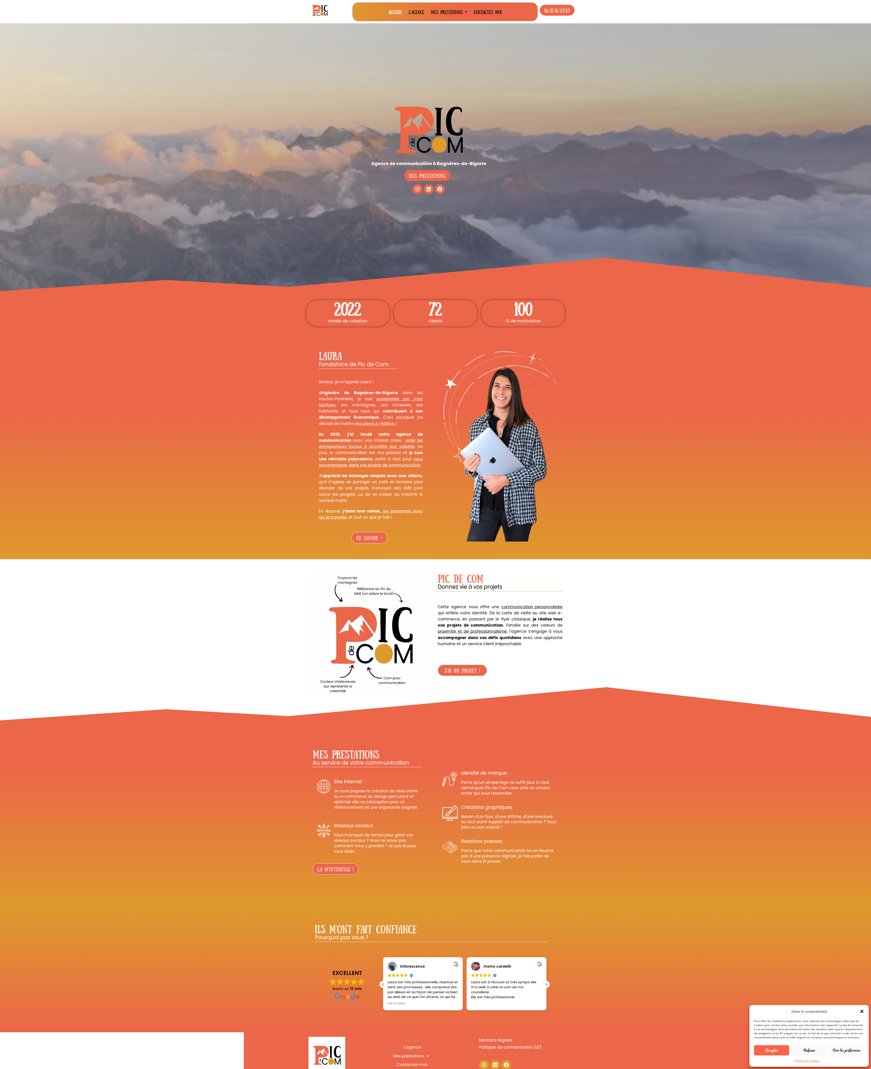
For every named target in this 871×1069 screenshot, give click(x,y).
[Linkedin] (429, 189)
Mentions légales (495, 1040)
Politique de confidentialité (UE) (510, 1047)
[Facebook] (440, 189)
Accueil (395, 12)
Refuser (809, 1050)
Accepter (771, 1050)
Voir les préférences (846, 1050)
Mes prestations (447, 12)
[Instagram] (418, 189)
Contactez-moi (488, 12)
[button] (862, 1011)
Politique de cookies (806, 1061)
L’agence (416, 12)
